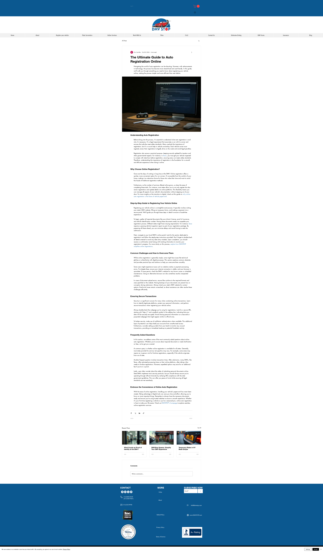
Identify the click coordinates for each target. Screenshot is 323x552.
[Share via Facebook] (131, 413)
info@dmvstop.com (196, 505)
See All (199, 428)
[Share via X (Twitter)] (135, 413)
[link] (196, 6)
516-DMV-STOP (128, 497)
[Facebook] (122, 492)
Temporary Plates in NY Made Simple (187, 448)
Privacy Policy (66, 549)
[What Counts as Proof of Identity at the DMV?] (134, 438)
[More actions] (192, 52)
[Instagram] (125, 492)
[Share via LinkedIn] (139, 413)
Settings (308, 549)
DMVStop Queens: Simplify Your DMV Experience (161, 448)
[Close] (321, 549)
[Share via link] (143, 413)
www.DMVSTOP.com (196, 515)
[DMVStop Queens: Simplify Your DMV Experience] (161, 438)
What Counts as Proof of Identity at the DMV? (133, 448)
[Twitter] (131, 492)
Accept (316, 549)
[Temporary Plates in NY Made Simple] (189, 438)
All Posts (124, 41)
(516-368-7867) (128, 499)
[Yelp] (128, 492)
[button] (199, 40)
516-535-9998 (127, 505)
